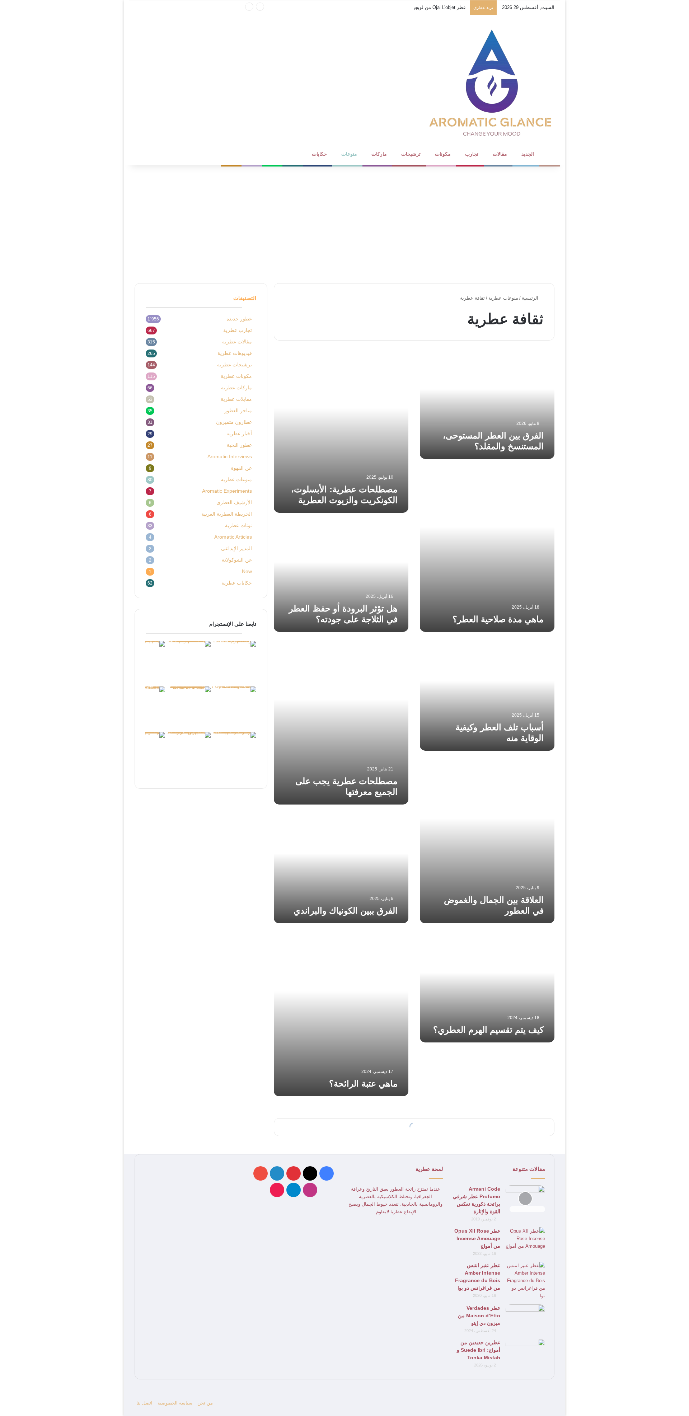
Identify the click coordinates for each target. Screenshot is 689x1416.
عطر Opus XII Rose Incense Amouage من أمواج (477, 1238)
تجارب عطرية (237, 330)
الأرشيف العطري (234, 502)
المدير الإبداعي (236, 548)
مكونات (443, 154)
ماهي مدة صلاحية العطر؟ (498, 619)
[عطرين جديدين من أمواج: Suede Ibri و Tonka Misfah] (525, 1352)
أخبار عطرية (239, 433)
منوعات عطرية (503, 298)
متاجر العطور (238, 410)
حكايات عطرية (236, 583)
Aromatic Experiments (227, 491)
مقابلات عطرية (236, 399)
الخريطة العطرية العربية (226, 514)
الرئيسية (531, 298)
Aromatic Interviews (229, 456)
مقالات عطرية (237, 341)
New (247, 571)
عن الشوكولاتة (237, 560)
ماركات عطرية (236, 387)
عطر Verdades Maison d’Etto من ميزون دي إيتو (479, 1315)
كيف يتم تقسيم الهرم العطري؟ (488, 1030)
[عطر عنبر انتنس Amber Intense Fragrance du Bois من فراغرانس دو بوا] (525, 1280)
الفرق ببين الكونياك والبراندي (346, 910)
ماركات (379, 154)
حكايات (319, 154)
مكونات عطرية (236, 376)
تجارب (471, 154)
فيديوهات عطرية (234, 353)
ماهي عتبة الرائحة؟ (363, 1083)
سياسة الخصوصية (175, 1403)
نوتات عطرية (238, 525)
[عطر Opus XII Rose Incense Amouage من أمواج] (525, 1240)
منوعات (349, 154)
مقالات (500, 154)
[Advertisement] (344, 222)
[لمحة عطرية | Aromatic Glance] (491, 82)
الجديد (527, 154)
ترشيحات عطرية (234, 364)
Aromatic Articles (233, 537)
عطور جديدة (239, 319)
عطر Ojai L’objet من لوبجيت (437, 7)
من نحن (205, 1403)
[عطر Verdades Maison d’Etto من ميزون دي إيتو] (525, 1317)
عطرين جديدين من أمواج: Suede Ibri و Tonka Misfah (478, 1350)
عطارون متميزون (234, 422)
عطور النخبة (239, 445)
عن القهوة (241, 468)
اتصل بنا (144, 1403)
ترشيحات (411, 154)
